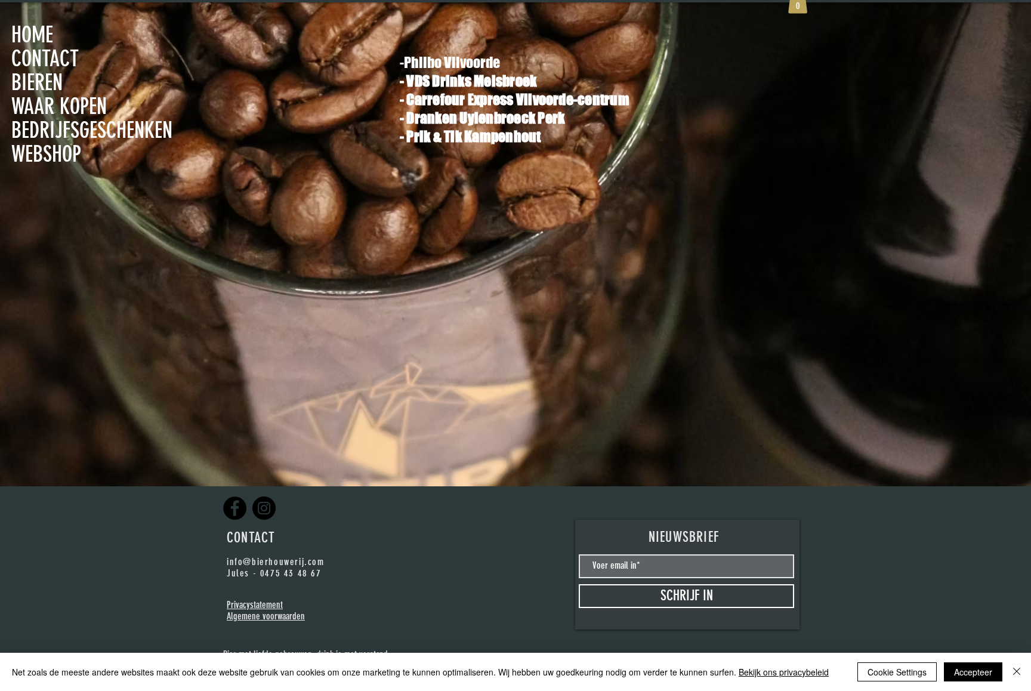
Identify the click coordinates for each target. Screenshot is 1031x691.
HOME (32, 35)
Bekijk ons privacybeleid (784, 672)
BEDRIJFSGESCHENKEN (61, 130)
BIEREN (37, 82)
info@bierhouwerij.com (276, 561)
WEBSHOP (46, 154)
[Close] (1017, 671)
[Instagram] (264, 508)
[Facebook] (234, 508)
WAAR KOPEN (59, 106)
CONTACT (45, 58)
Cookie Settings (897, 672)
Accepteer (973, 672)
